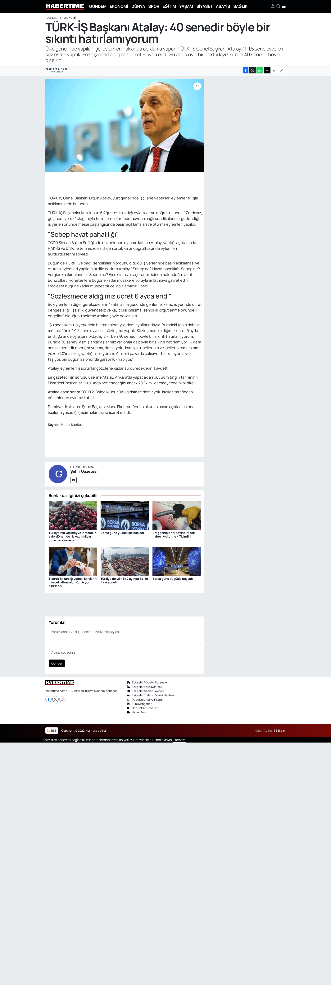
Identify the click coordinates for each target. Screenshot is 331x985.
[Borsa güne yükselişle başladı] (125, 515)
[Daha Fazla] (267, 70)
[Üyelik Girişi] (273, 6)
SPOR (153, 6)
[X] (55, 699)
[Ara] (278, 6)
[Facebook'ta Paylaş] (245, 70)
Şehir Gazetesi (83, 471)
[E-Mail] (73, 480)
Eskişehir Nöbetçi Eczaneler (150, 682)
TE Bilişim (280, 730)
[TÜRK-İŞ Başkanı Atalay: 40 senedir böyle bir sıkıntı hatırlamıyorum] (125, 125)
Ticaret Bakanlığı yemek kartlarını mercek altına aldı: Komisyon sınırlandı (73, 582)
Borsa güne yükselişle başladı (122, 533)
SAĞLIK (240, 6)
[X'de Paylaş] (252, 70)
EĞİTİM (169, 6)
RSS (53, 730)
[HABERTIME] (64, 6)
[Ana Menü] (284, 6)
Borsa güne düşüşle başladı (172, 579)
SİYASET (204, 6)
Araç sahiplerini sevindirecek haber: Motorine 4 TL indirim (173, 534)
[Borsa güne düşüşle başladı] (176, 561)
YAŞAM (186, 6)
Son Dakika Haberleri (145, 708)
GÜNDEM (98, 6)
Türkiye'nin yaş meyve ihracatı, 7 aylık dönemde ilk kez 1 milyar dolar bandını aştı (72, 536)
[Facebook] (48, 699)
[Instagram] (62, 699)
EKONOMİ (119, 6)
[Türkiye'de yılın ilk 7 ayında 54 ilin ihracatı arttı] (125, 561)
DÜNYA (138, 6)
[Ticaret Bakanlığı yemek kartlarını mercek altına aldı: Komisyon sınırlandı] (73, 561)
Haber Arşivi (139, 712)
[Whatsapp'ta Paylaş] (259, 70)
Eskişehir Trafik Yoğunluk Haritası (153, 695)
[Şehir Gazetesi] (58, 473)
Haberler (52, 18)
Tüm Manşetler (142, 704)
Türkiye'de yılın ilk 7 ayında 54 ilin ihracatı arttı (124, 580)
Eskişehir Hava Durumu (147, 687)
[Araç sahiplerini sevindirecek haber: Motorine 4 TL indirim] (176, 515)
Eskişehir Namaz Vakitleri (148, 691)
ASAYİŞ (223, 6)
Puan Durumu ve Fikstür (147, 699)
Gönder (56, 663)
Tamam (180, 740)
